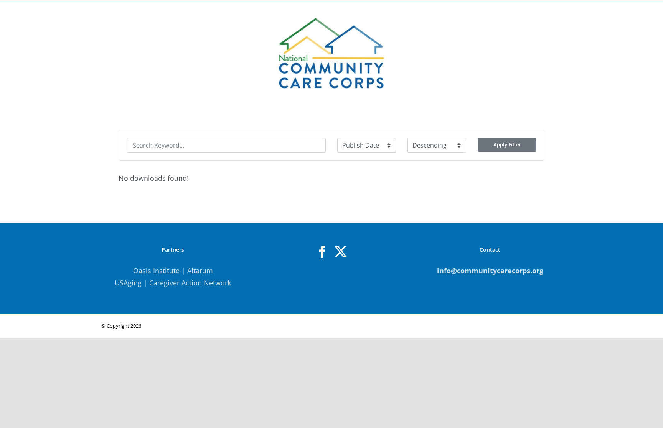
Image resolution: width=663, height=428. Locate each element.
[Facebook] (322, 252)
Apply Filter (507, 144)
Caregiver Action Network (190, 282)
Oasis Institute (156, 270)
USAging (128, 282)
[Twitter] (341, 252)
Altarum (200, 270)
